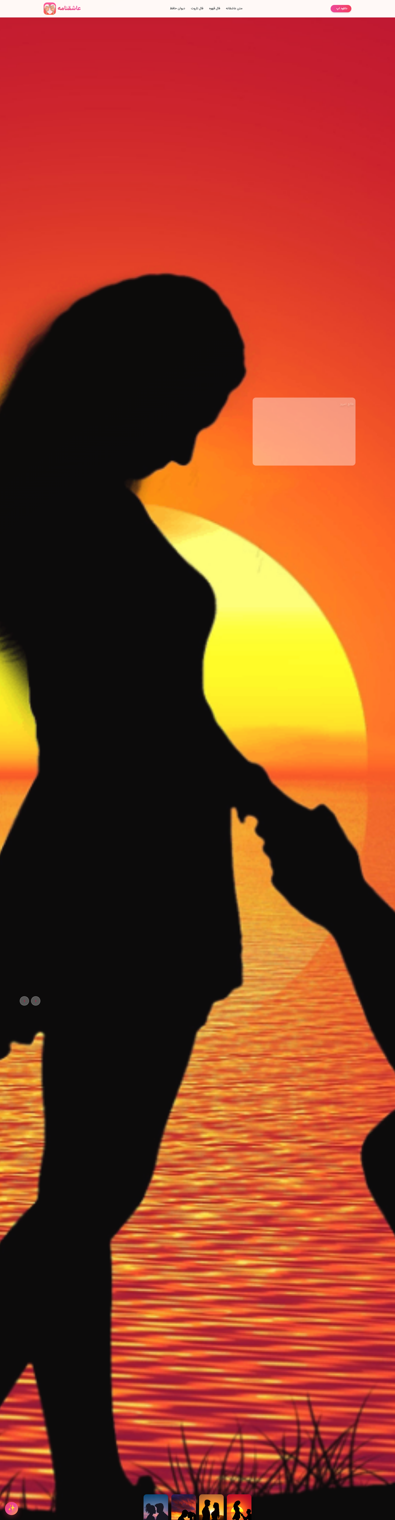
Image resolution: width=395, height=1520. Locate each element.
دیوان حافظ (177, 8)
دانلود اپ (341, 8)
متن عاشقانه (234, 8)
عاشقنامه (69, 8)
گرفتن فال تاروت (341, 465)
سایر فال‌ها (315, 465)
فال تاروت (197, 8)
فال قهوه (214, 8)
